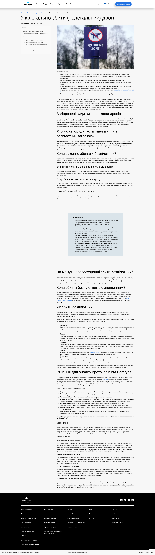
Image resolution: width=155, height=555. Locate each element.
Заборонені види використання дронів (33, 31)
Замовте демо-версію (123, 4)
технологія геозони (94, 352)
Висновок (28, 51)
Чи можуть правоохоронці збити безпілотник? (35, 44)
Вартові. (105, 379)
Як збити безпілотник (28, 48)
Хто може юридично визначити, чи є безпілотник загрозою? (35, 34)
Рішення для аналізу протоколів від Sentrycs (34, 50)
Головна (23, 13)
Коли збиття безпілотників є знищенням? (33, 46)
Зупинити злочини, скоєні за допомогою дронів (37, 38)
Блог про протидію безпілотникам (37, 13)
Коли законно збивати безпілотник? (32, 37)
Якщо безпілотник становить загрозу (34, 40)
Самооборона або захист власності (34, 42)
